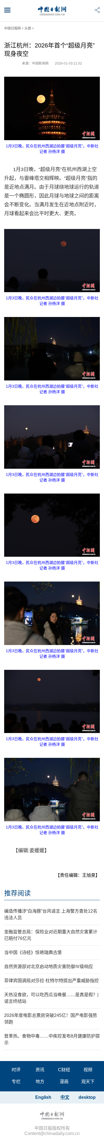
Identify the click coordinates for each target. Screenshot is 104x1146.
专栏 (16, 1081)
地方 (39, 1081)
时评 (16, 1069)
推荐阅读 (17, 893)
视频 (87, 1069)
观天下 (88, 1081)
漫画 (64, 1081)
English (43, 1097)
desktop (87, 1097)
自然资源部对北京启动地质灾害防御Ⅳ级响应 (48, 966)
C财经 (64, 1069)
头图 (27, 28)
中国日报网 (12, 28)
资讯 (39, 1069)
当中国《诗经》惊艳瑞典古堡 (33, 952)
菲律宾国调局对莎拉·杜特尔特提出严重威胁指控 (51, 980)
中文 (64, 1097)
